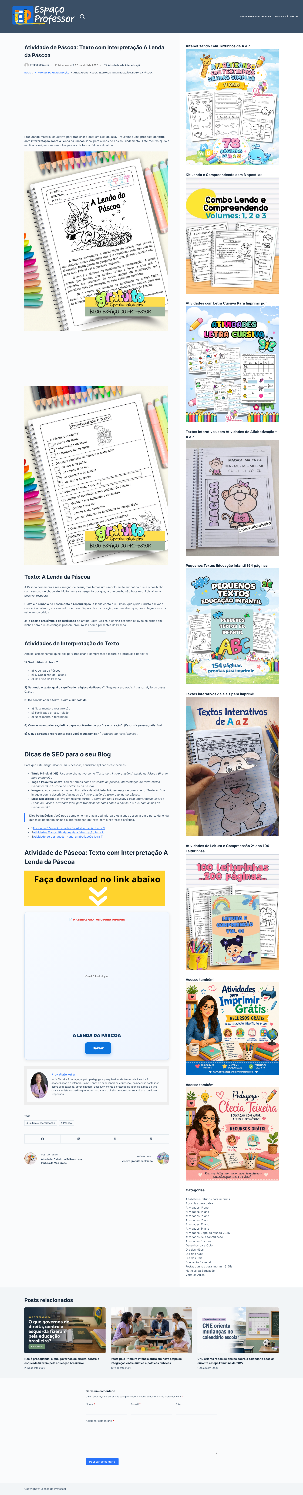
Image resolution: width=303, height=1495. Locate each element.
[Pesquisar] (82, 16)
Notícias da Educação (200, 1270)
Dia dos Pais (194, 1258)
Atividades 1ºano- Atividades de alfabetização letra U (68, 832)
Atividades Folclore (198, 1241)
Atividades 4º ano (197, 1224)
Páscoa (66, 1122)
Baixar (98, 1048)
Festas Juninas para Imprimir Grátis (209, 1266)
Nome (90, 1404)
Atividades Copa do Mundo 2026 (208, 1232)
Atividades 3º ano (197, 1220)
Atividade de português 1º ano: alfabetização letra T (68, 836)
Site (178, 1404)
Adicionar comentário (100, 1420)
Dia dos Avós (194, 1254)
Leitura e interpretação (40, 1122)
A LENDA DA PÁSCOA (97, 1035)
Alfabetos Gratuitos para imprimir (208, 1199)
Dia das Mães (195, 1249)
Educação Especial (198, 1262)
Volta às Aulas (195, 1275)
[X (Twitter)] (79, 1139)
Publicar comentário (102, 1461)
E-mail (136, 1404)
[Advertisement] (96, 105)
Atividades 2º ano (197, 1211)
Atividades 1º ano (197, 1207)
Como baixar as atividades (255, 16)
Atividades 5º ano (197, 1228)
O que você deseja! (286, 16)
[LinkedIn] (151, 1139)
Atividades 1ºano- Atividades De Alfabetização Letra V (69, 828)
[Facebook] (43, 1139)
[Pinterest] (115, 1139)
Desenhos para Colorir (201, 1245)
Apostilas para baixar (200, 1203)
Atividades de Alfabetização (124, 65)
